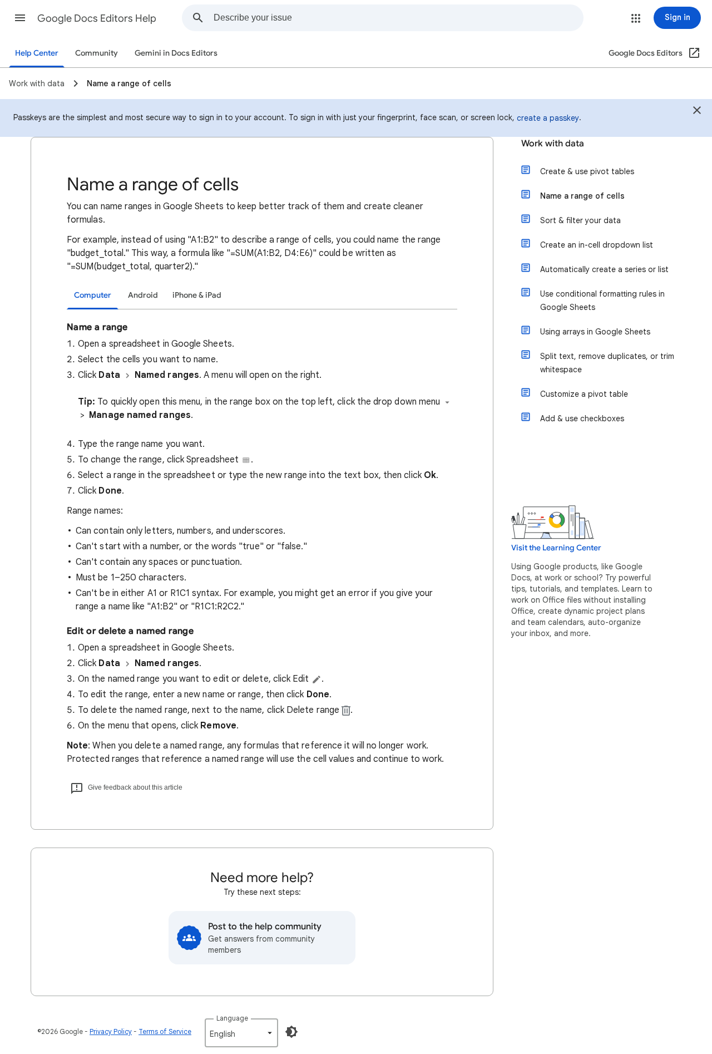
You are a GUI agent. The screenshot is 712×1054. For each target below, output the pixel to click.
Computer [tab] (92, 295)
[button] (20, 17)
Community (96, 53)
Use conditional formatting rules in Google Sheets (602, 300)
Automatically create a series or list (604, 269)
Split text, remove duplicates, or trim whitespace (607, 363)
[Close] (697, 111)
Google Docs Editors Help (96, 18)
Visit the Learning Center (556, 548)
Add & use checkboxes (582, 418)
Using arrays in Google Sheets (595, 332)
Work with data (552, 143)
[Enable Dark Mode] (291, 1031)
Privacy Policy (111, 1031)
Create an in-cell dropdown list (596, 245)
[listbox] (241, 1032)
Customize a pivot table (584, 394)
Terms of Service (165, 1031)
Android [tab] (143, 295)
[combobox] (398, 18)
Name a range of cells (582, 196)
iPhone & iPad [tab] (196, 295)
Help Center (36, 53)
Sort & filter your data (580, 220)
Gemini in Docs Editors (176, 53)
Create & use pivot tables (587, 171)
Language (232, 1018)
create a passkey (548, 118)
